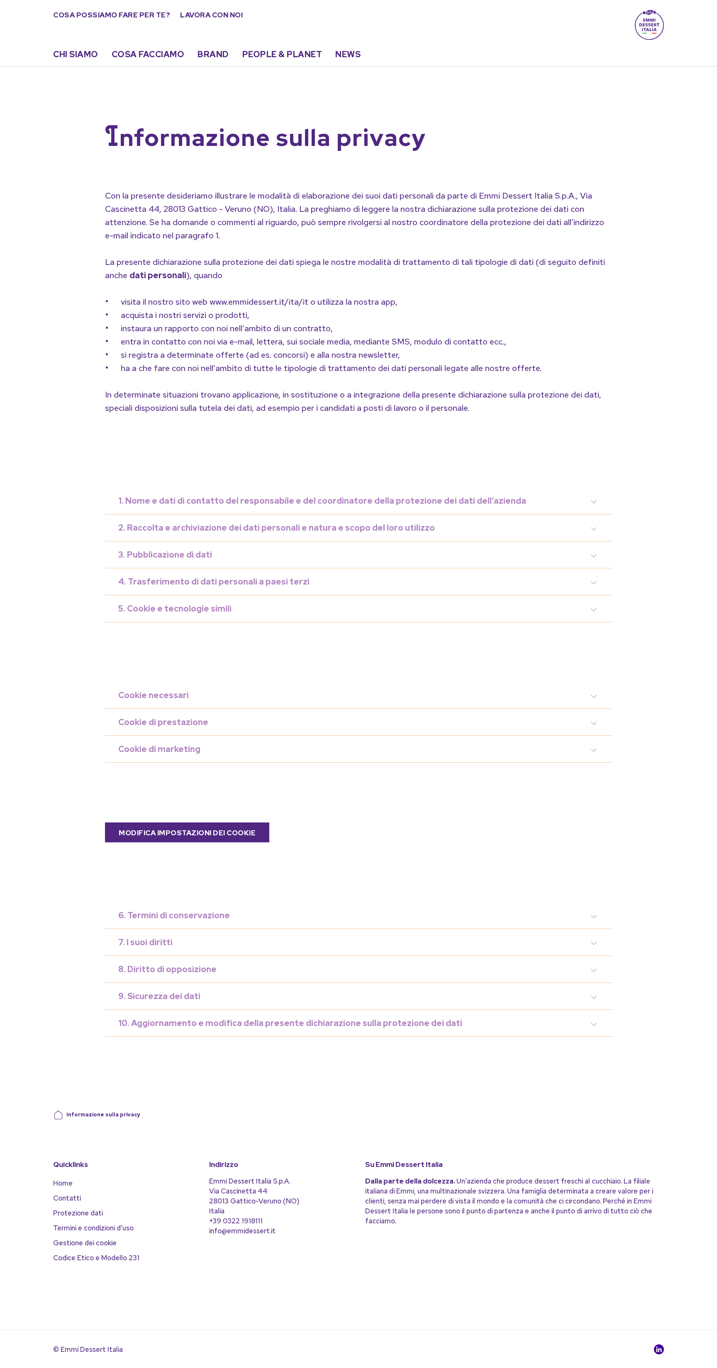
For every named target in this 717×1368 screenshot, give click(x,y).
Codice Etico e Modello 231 (96, 1257)
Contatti (67, 1198)
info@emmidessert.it (242, 1230)
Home (63, 1183)
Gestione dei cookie (85, 1242)
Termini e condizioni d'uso (93, 1227)
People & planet (282, 54)
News (348, 54)
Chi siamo (75, 54)
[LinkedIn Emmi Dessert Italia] (659, 1351)
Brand (213, 54)
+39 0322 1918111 (236, 1220)
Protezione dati (78, 1213)
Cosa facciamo (148, 54)
